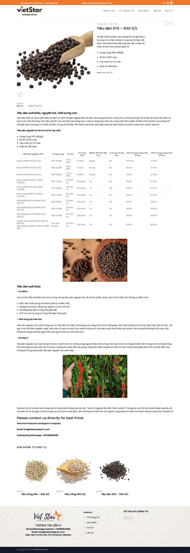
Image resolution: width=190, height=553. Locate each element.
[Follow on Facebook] (164, 3)
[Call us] (130, 518)
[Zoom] (20, 94)
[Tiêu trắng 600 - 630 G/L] (35, 470)
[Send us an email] (167, 3)
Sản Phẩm (143, 10)
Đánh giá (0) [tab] (35, 106)
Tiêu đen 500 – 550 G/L (114, 494)
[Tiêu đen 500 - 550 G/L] (115, 470)
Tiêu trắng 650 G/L (75, 494)
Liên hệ (157, 10)
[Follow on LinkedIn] (171, 3)
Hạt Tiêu (113, 24)
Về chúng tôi (126, 10)
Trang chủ (109, 10)
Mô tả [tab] (20, 106)
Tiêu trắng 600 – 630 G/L (35, 494)
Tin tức (168, 10)
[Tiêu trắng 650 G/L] (75, 470)
